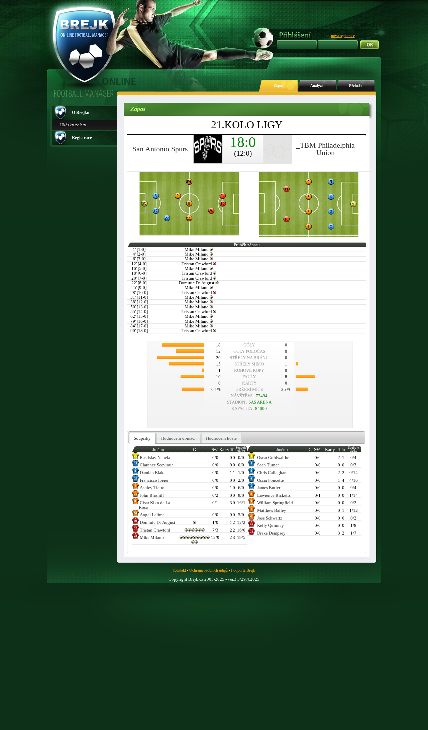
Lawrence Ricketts (274, 495)
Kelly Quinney (270, 525)
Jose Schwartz (269, 518)
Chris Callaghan (272, 472)
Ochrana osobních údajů (208, 570)
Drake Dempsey (271, 533)
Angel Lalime (152, 514)
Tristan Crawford (155, 530)
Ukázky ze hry (73, 124)
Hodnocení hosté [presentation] (221, 438)
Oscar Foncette (270, 480)
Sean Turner (268, 464)
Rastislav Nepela (155, 457)
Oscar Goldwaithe (273, 457)
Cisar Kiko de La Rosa (154, 504)
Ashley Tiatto (152, 487)
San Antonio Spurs (160, 149)
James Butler (268, 487)
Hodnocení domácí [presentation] (178, 438)
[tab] (142, 438)
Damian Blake (153, 472)
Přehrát (355, 86)
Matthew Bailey (271, 510)
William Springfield (275, 502)
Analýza (317, 86)
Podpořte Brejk (243, 570)
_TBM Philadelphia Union (325, 149)
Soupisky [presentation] (142, 438)
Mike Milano (152, 537)
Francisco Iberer (154, 480)
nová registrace (343, 35)
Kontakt (179, 570)
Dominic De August (157, 522)
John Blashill (152, 495)
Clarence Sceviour (156, 464)
